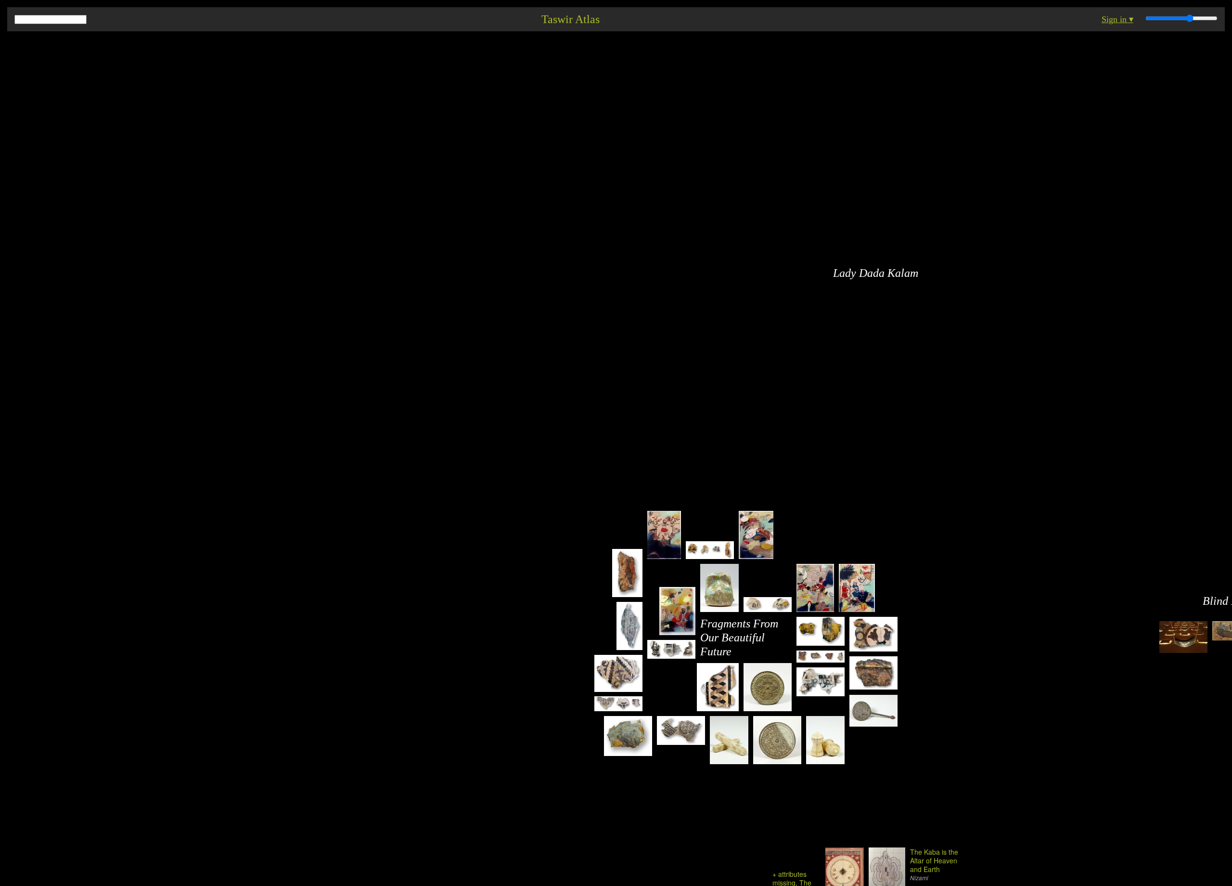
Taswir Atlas (570, 19)
